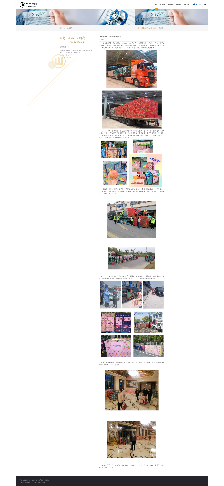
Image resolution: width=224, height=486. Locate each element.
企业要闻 (70, 28)
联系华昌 (186, 4)
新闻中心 (170, 4)
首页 (156, 4)
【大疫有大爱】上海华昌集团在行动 (145, 28)
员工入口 (47, 480)
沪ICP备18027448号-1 (26, 482)
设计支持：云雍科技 (39, 482)
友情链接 (198, 4)
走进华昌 (162, 4)
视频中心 (161, 28)
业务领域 (178, 4)
